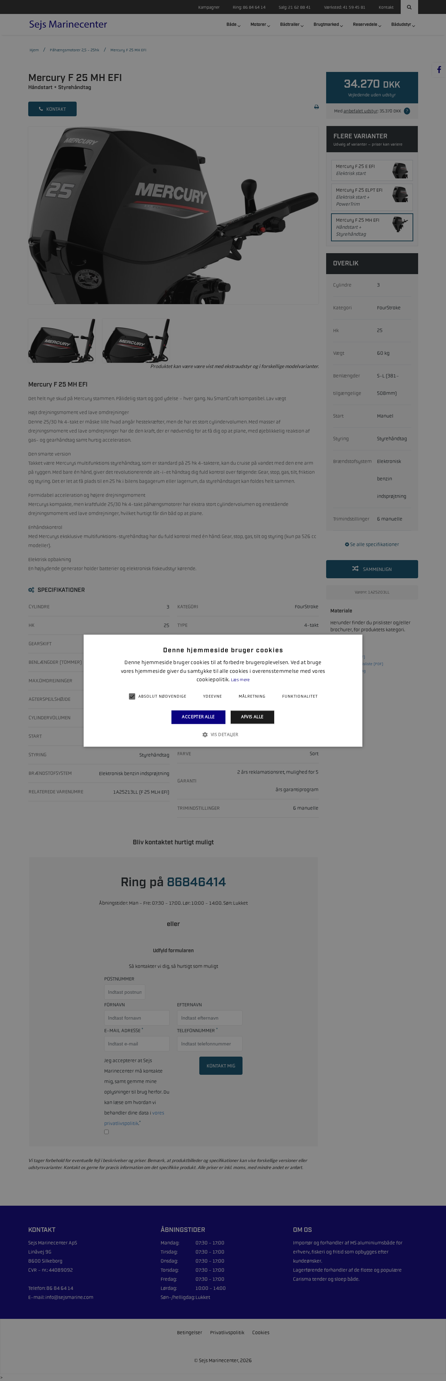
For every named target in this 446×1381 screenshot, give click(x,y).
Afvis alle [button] (252, 717)
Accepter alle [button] (198, 717)
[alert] (223, 690)
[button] (223, 734)
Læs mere (240, 680)
